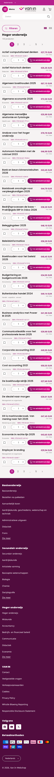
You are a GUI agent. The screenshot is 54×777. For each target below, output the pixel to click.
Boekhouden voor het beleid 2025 (18, 258)
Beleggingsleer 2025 (14, 225)
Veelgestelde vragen (12, 678)
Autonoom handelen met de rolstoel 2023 (18, 153)
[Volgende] (42, 44)
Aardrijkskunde (9, 560)
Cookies (6, 691)
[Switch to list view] (45, 28)
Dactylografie (8, 592)
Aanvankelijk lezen (11, 503)
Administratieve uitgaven (14, 520)
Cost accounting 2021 (15, 365)
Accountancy (8, 625)
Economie (7, 651)
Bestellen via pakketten (13, 497)
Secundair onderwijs (12, 553)
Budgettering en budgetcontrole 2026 (14, 277)
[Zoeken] (48, 16)
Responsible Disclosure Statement (18, 711)
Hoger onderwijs (10, 613)
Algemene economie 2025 (17, 98)
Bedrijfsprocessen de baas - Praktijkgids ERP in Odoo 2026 (19, 208)
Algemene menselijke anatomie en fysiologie (15, 116)
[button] (5, 9)
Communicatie (9, 638)
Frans (4, 533)
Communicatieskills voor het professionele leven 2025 (19, 333)
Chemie (6, 586)
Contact (6, 672)
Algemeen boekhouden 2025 (19, 83)
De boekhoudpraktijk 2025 (17, 381)
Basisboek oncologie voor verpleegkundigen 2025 (17, 190)
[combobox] (27, 16)
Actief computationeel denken (20, 52)
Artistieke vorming (11, 566)
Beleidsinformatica (13, 241)
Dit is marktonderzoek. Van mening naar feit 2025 (18, 418)
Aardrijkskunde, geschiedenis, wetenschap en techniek (24, 512)
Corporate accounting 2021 (18, 350)
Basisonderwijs (9, 490)
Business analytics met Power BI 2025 (19, 314)
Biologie (6, 579)
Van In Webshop (18, 767)
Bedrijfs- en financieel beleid (16, 632)
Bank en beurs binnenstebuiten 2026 (20, 171)
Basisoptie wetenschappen (15, 573)
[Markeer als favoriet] (4, 60)
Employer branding (13, 450)
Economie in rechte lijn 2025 (18, 434)
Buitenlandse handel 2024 (17, 293)
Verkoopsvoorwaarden (13, 685)
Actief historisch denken (16, 67)
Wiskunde (7, 619)
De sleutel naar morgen (16, 396)
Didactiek (6, 526)
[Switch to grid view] (50, 28)
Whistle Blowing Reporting (15, 704)
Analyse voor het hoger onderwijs (16, 134)
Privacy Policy (8, 698)
